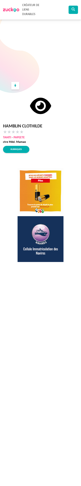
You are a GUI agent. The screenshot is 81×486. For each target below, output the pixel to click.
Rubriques (16, 149)
